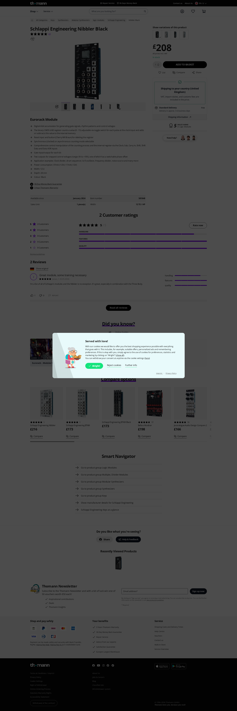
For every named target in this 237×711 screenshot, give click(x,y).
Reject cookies (114, 365)
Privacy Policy (171, 373)
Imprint (159, 373)
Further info (131, 365)
